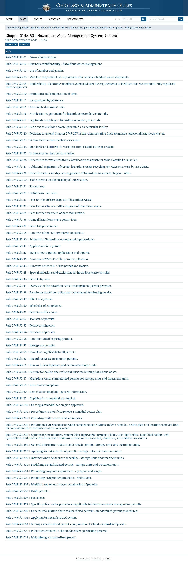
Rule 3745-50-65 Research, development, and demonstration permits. (51, 365)
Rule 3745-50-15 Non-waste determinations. (35, 107)
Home (9, 19)
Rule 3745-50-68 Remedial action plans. (32, 385)
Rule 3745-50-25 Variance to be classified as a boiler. (40, 153)
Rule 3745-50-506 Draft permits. (27, 491)
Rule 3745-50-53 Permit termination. (30, 325)
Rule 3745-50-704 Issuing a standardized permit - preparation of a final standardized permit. (66, 524)
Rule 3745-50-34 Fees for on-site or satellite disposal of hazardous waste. (54, 206)
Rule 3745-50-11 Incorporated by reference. (35, 100)
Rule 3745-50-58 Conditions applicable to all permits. (41, 352)
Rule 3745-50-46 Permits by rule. (28, 279)
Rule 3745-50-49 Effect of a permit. (29, 299)
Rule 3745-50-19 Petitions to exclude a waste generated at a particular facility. (57, 127)
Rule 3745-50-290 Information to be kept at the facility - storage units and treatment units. (65, 458)
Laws (23, 19)
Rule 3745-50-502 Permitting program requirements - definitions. (49, 478)
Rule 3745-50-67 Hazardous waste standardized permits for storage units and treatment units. (67, 378)
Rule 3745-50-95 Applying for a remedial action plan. (41, 398)
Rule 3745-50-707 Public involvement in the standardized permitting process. (56, 531)
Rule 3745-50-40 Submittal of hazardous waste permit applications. (50, 239)
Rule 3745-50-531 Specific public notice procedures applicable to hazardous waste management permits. (74, 504)
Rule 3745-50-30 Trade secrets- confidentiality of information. (47, 180)
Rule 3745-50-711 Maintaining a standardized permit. (41, 537)
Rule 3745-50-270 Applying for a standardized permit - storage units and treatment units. (64, 451)
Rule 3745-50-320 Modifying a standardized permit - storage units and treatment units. (63, 464)
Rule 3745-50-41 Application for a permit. (33, 246)
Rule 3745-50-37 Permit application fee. (32, 226)
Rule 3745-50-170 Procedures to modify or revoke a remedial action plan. (54, 411)
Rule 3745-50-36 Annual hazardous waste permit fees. (41, 219)
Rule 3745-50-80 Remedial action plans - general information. (46, 392)
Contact (54, 19)
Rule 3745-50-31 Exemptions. (26, 186)
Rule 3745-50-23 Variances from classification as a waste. (43, 140)
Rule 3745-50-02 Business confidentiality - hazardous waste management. (54, 64)
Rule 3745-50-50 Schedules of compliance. (34, 306)
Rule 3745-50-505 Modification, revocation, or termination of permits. (52, 484)
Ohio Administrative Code (21, 40)
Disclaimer (83, 558)
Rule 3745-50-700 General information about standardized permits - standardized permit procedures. (72, 511)
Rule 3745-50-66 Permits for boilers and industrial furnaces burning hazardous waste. (61, 372)
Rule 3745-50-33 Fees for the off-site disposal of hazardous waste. (49, 200)
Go (143, 19)
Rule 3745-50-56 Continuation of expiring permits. (39, 339)
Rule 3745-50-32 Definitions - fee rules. (32, 193)
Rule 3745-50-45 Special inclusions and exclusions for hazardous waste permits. (58, 272)
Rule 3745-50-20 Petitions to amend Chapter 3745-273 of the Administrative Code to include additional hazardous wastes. (85, 133)
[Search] (180, 19)
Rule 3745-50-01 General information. (31, 57)
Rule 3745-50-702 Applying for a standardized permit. (41, 517)
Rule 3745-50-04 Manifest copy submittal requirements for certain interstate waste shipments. (67, 77)
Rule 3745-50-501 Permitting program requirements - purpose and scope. (54, 471)
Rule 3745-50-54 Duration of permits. (31, 332)
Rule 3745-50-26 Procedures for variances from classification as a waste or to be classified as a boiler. (71, 160)
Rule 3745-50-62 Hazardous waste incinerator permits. (42, 358)
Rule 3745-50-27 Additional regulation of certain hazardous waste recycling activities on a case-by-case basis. (77, 166)
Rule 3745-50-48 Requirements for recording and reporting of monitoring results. (59, 292)
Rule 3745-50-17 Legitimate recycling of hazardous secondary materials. (53, 120)
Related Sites (75, 19)
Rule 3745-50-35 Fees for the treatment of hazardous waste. (45, 213)
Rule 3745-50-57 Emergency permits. (30, 345)
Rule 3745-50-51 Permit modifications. (32, 312)
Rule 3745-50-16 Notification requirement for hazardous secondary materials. (57, 113)
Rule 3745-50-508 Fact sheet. (25, 498)
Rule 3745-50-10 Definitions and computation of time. (41, 94)
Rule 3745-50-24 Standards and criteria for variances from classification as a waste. (60, 147)
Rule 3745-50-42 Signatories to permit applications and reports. (48, 253)
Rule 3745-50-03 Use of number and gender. (35, 70)
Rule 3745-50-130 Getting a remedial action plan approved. (45, 405)
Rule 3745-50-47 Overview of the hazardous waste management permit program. (59, 286)
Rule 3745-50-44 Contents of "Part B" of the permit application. (47, 266)
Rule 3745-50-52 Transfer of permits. (30, 319)
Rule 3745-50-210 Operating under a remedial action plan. (44, 418)
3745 (44, 40)
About (38, 19)
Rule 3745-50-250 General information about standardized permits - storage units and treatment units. (73, 445)
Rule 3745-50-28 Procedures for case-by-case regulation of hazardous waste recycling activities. (68, 173)
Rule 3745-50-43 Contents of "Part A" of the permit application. (47, 259)
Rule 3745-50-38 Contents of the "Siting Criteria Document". (45, 233)
